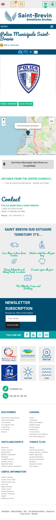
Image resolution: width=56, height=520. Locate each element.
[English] (4, 4)
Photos (20, 50)
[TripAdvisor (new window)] (46, 334)
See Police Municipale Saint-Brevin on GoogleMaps (29, 164)
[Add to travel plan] (1, 45)
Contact (35, 50)
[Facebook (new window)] (26, 334)
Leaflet (40, 154)
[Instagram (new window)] (39, 334)
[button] (45, 4)
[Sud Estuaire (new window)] (28, 354)
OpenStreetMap (50, 154)
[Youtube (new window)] (33, 334)
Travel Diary (15, 2)
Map (30, 50)
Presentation (25, 50)
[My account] (52, 4)
